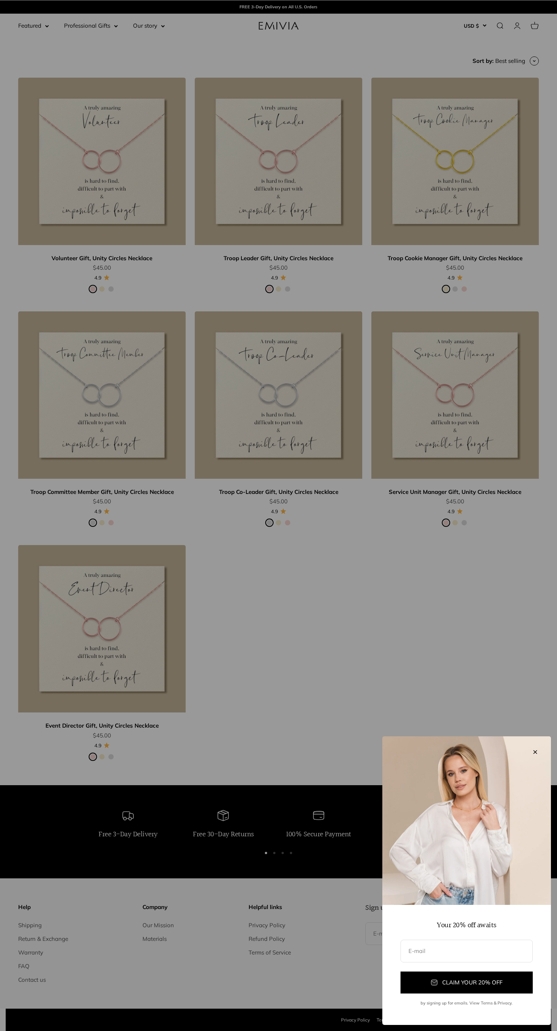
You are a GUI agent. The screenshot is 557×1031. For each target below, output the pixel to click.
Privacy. (505, 1003)
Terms (487, 1003)
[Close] (535, 752)
